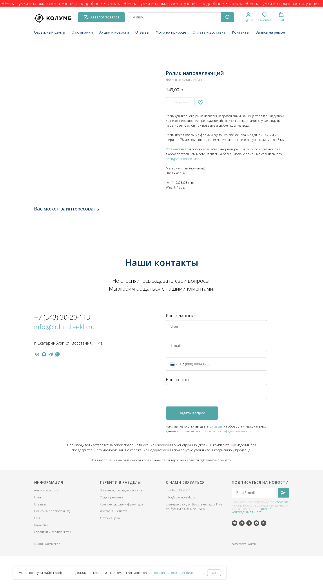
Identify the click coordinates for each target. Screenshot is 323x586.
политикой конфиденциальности (179, 572)
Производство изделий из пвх (122, 490)
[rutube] (263, 523)
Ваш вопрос (178, 380)
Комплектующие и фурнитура (121, 504)
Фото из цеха (110, 518)
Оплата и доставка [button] (209, 32)
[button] (248, 17)
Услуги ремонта (111, 497)
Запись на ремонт (271, 32)
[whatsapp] (57, 354)
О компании (82, 32)
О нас (38, 497)
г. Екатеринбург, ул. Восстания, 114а (68, 343)
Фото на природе (171, 32)
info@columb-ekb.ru (64, 326)
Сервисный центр (49, 32)
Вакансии (41, 525)
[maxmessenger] (44, 354)
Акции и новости (114, 32)
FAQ (37, 518)
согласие (216, 426)
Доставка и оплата (113, 511)
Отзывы (142, 32)
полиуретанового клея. (183, 159)
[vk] (37, 354)
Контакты (240, 32)
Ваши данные (180, 316)
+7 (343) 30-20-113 (62, 317)
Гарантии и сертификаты (52, 532)
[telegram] (50, 354)
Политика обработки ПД (52, 511)
